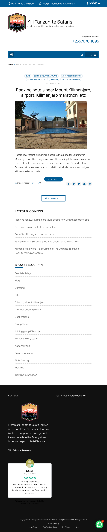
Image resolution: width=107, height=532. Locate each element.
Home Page (32, 527)
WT (87, 519)
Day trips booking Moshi (71, 76)
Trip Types (66, 527)
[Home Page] (11, 54)
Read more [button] (29, 493)
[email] (84, 183)
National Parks (22, 345)
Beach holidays (23, 273)
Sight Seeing (22, 360)
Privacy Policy (53, 523)
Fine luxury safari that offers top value (35, 227)
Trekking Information (71, 79)
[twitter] (89, 1)
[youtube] (92, 1)
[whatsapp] (89, 183)
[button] (99, 524)
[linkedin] (97, 1)
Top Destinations (50, 527)
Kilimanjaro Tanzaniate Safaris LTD (44, 519)
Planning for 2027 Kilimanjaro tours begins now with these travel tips (52, 219)
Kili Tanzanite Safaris (49, 22)
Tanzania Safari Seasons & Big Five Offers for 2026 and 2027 (47, 241)
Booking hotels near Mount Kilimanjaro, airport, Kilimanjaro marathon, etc (53, 92)
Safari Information (24, 353)
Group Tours (21, 324)
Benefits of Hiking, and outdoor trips (34, 234)
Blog (28, 76)
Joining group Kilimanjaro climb (31, 331)
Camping (20, 287)
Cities (18, 295)
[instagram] (95, 1)
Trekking (54, 79)
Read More (53, 179)
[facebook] (86, 1)
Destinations (22, 316)
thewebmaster (23, 183)
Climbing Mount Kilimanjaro (45, 76)
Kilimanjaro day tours (37, 79)
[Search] (82, 54)
